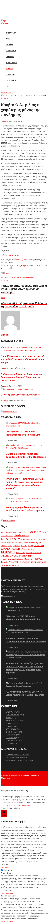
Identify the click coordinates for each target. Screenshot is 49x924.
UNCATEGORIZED (12, 715)
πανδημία (31, 277)
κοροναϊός (9, 277)
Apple (3, 532)
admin (5, 121)
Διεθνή (31, 545)
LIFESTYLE (10, 57)
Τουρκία (4, 562)
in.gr (8, 273)
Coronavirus (18, 532)
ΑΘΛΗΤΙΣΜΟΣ (11, 63)
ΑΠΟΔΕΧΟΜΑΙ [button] (24, 805)
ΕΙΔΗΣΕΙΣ (39, 545)
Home (3, 92)
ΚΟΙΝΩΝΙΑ (31, 549)
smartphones (27, 539)
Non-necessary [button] (7, 893)
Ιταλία (25, 549)
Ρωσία (18, 558)
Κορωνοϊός (21, 552)
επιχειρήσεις (28, 561)
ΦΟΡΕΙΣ (17, 562)
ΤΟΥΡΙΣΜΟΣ (10, 74)
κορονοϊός (6, 565)
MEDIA (26, 536)
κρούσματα (15, 565)
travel (20, 542)
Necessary (8, 870)
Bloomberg (9, 532)
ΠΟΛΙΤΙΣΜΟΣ (11, 51)
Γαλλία (10, 546)
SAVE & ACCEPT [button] (7, 921)
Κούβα (24, 277)
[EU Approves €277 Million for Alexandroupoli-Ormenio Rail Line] (27, 426)
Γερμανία (16, 545)
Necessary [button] (5, 867)
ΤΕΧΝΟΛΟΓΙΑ (11, 80)
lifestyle (19, 535)
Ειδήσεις (24, 265)
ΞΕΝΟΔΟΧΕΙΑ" (36, 553)
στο (23, 260)
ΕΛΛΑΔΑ (5, 548)
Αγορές (39, 542)
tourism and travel (40, 539)
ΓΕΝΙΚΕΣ (9, 86)
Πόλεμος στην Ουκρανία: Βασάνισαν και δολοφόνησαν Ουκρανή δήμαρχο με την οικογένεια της (21, 377)
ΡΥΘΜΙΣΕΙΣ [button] (11, 805)
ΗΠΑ (20, 548)
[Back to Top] (2, 785)
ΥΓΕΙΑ (8, 39)
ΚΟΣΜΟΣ (9, 68)
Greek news (9, 536)
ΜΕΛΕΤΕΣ (29, 553)
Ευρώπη (14, 549)
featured (36, 532)
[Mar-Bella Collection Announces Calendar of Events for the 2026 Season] (27, 448)
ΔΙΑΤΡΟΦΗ (24, 546)
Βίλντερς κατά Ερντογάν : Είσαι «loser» (21, 395)
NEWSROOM (10, 538)
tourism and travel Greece (9, 542)
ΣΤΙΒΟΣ (25, 558)
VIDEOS (9, 717)
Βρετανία (4, 546)
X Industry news (29, 542)
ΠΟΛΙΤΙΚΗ (28, 555)
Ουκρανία (18, 555)
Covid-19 (27, 532)
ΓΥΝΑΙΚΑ (9, 45)
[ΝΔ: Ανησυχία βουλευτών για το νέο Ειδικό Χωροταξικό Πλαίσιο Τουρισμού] (27, 501)
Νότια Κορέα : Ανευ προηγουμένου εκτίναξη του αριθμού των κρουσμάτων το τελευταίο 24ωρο (23, 359)
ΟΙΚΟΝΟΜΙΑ (11, 33)
